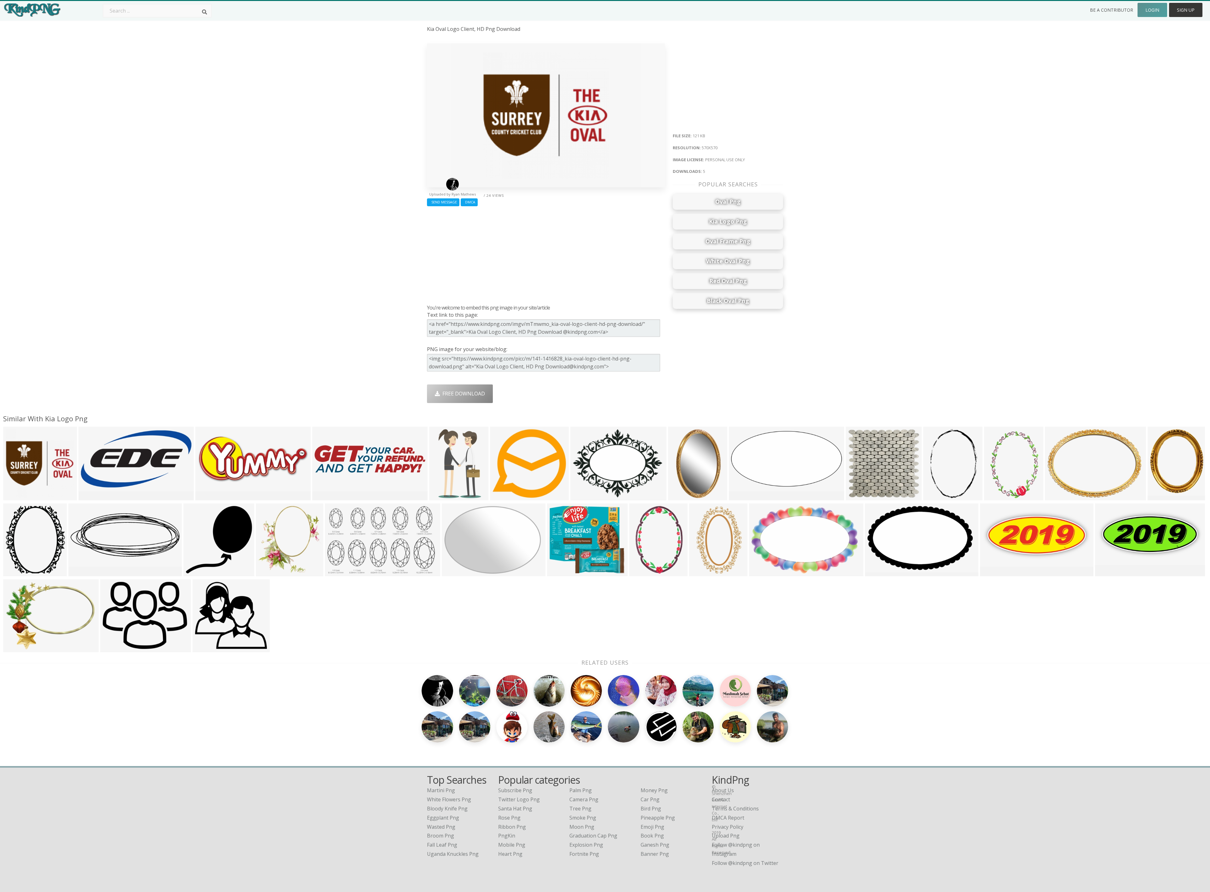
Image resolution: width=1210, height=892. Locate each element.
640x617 (857, 496)
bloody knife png (447, 808)
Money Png (654, 790)
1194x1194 (561, 572)
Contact (721, 799)
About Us (723, 790)
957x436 (991, 572)
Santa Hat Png (515, 808)
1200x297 (325, 496)
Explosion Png (586, 844)
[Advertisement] (546, 254)
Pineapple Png (658, 817)
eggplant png (443, 817)
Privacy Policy (727, 826)
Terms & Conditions (735, 808)
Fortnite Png (584, 853)
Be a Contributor (1111, 10)
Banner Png (655, 853)
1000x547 (91, 496)
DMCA (469, 202)
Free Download (462, 393)
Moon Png (581, 826)
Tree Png (580, 808)
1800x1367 (1059, 496)
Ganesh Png (655, 844)
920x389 (207, 496)
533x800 (701, 572)
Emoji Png (652, 826)
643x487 (15, 648)
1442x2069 (998, 496)
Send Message (443, 202)
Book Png (652, 835)
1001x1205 (1162, 496)
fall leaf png (442, 844)
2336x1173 (743, 496)
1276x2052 (443, 496)
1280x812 (762, 572)
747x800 (267, 572)
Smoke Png (582, 817)
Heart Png (510, 853)
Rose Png (509, 817)
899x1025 (16, 572)
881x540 (336, 572)
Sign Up (1186, 10)
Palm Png (580, 790)
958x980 (195, 572)
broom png (440, 835)
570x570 (15, 496)
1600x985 (878, 572)
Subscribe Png (515, 790)
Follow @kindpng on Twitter (745, 863)
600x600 (453, 572)
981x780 (112, 648)
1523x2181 (643, 572)
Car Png (650, 799)
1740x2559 (937, 496)
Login (1152, 10)
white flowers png (449, 799)
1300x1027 (504, 496)
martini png (441, 790)
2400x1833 (584, 496)
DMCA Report (728, 817)
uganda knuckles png (453, 853)
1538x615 (81, 572)
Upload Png (726, 835)
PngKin (506, 835)
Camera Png (583, 799)
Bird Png (651, 808)
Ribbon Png (512, 826)
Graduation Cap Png (593, 835)
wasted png (441, 826)
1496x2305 (682, 496)
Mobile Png (511, 844)
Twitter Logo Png (519, 799)
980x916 (204, 648)
